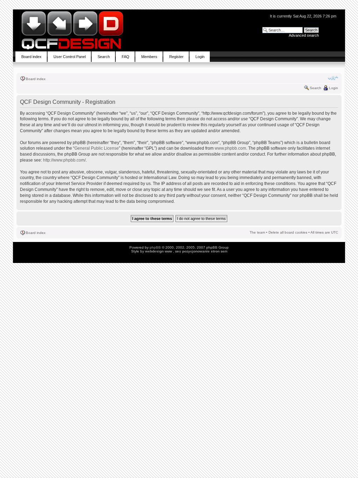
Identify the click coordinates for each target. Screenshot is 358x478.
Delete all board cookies (287, 232)
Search (315, 88)
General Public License (96, 148)
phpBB (155, 247)
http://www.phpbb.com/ (64, 160)
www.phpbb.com (230, 148)
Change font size (333, 78)
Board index (35, 79)
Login (333, 88)
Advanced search (304, 35)
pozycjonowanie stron (201, 251)
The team (257, 232)
